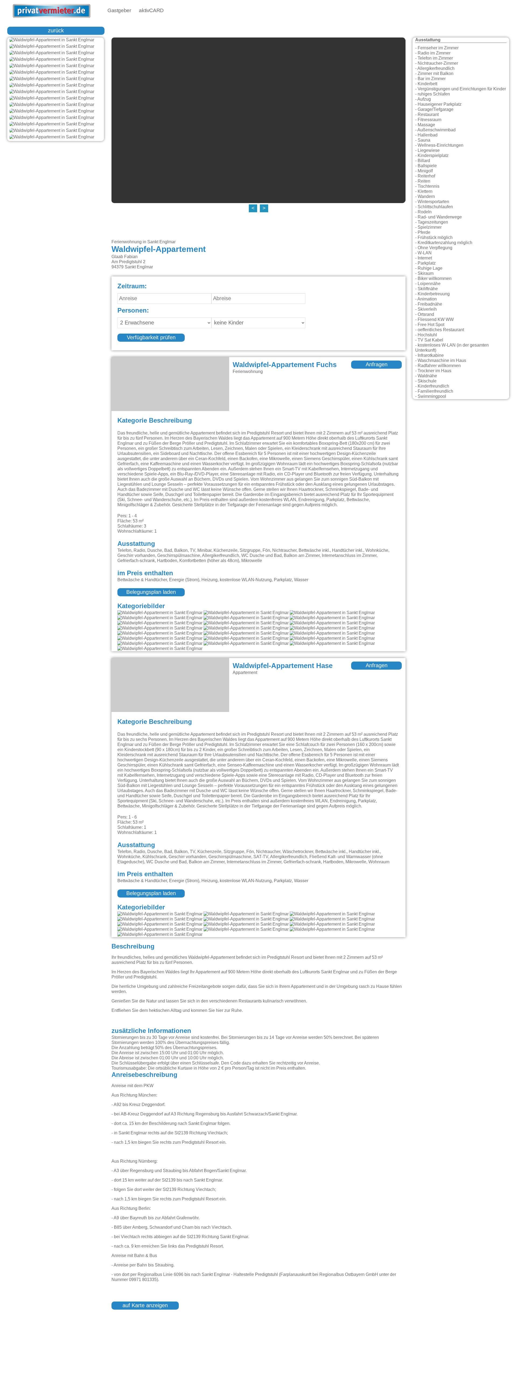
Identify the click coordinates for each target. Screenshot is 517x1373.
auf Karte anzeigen (145, 1305)
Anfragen (376, 364)
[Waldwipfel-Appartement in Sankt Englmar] (55, 40)
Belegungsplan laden (151, 592)
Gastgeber (119, 10)
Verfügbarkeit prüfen (151, 337)
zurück (56, 30)
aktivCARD (151, 10)
